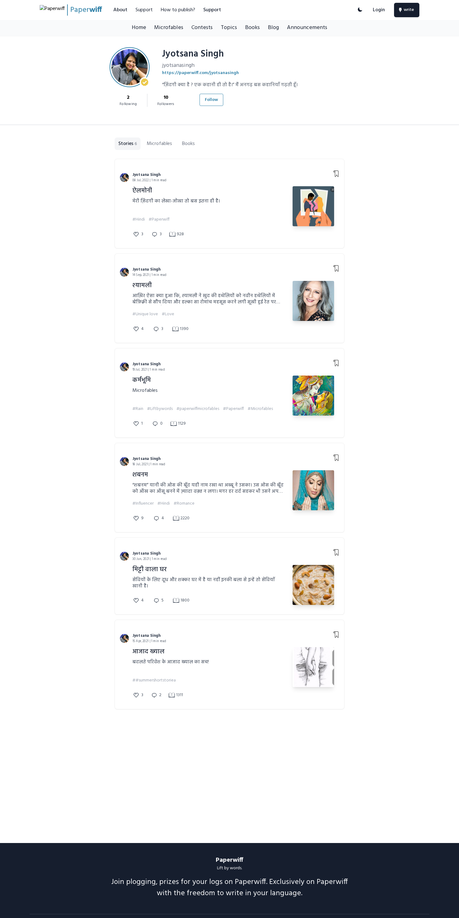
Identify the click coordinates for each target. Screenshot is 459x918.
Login (379, 10)
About (120, 10)
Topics (229, 27)
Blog (273, 27)
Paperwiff (229, 860)
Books (252, 27)
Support (144, 10)
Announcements (307, 27)
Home (139, 27)
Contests (202, 27)
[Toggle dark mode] (360, 10)
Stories (127, 144)
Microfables (168, 27)
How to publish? (178, 10)
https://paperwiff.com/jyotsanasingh (200, 73)
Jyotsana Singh (146, 175)
